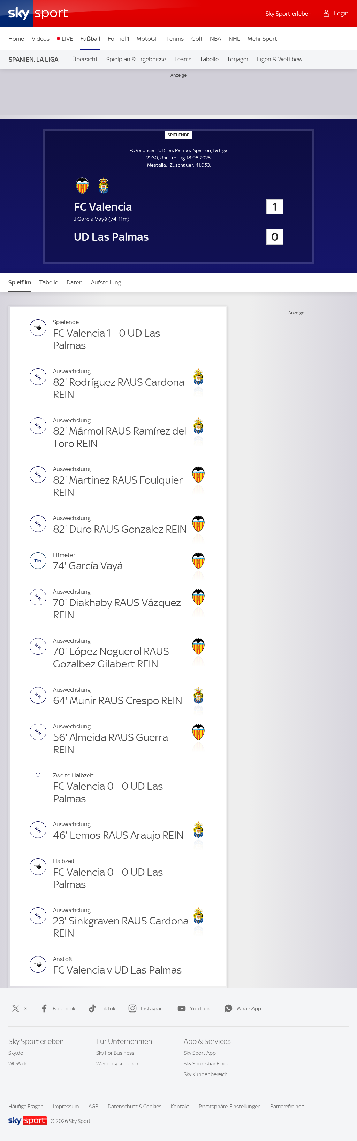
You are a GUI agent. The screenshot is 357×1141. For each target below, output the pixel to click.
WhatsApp (249, 1009)
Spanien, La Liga (33, 59)
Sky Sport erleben (289, 13)
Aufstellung (106, 282)
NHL (234, 38)
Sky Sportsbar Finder (207, 1064)
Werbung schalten (117, 1064)
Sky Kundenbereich (206, 1074)
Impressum (66, 1106)
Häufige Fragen (26, 1106)
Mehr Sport (262, 38)
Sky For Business (115, 1053)
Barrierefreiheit (287, 1106)
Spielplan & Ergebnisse (136, 59)
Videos (41, 38)
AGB (93, 1106)
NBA (215, 38)
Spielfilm (19, 282)
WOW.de (18, 1064)
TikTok (108, 1009)
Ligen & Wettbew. (280, 59)
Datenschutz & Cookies (134, 1106)
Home (16, 38)
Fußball (90, 38)
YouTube (200, 1009)
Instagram (153, 1009)
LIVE (67, 38)
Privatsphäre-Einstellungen (230, 1106)
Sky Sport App (200, 1053)
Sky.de (15, 1053)
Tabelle (209, 59)
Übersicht (85, 59)
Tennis (175, 38)
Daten (75, 282)
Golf (197, 38)
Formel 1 (118, 38)
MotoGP (148, 38)
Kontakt (180, 1106)
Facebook (64, 1009)
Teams (182, 59)
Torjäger (238, 59)
